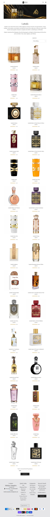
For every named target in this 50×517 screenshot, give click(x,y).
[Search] (43, 2)
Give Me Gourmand (23, 32)
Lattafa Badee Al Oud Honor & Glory (36, 123)
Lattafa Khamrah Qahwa (36, 94)
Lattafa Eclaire (36, 66)
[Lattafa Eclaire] (36, 54)
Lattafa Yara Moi (14, 236)
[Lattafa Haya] (36, 422)
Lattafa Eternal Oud (14, 377)
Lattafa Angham (14, 264)
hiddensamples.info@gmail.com (11, 491)
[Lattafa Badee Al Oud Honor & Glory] (36, 111)
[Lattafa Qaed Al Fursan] (36, 450)
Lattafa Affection (14, 434)
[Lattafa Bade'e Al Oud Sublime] (36, 309)
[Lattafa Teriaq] (36, 224)
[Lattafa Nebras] (14, 111)
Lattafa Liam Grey (14, 320)
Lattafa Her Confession (14, 349)
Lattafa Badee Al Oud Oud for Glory (36, 151)
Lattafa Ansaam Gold (14, 151)
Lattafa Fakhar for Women (14, 207)
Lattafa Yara (14, 94)
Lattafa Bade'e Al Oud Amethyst (36, 207)
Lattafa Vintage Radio (14, 292)
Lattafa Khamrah (14, 66)
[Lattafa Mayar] (14, 393)
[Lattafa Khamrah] (14, 54)
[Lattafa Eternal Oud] (14, 365)
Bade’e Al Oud (33, 32)
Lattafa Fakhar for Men (36, 377)
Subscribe (42, 496)
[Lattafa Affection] (14, 422)
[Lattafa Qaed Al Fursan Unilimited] (36, 337)
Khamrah (16, 32)
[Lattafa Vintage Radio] (14, 280)
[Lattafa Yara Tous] (36, 167)
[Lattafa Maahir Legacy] (14, 450)
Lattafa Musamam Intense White (36, 264)
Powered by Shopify (30, 515)
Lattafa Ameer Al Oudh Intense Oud (36, 292)
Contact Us (11, 487)
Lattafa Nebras (14, 123)
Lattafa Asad (14, 179)
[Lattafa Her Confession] (14, 337)
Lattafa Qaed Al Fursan (36, 462)
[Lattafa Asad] (14, 167)
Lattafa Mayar (14, 405)
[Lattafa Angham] (14, 252)
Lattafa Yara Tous (36, 179)
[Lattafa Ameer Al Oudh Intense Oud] (36, 280)
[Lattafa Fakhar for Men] (36, 365)
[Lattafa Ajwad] (36, 393)
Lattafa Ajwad (36, 405)
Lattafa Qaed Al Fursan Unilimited (36, 349)
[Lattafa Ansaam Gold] (14, 139)
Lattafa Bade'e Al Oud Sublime (36, 320)
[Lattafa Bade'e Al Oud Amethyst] (36, 196)
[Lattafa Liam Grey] (14, 309)
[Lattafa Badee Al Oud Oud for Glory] (36, 139)
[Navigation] (4, 2)
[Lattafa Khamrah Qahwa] (36, 82)
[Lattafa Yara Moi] (14, 224)
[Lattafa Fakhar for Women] (14, 196)
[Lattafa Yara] (14, 82)
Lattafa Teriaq (36, 236)
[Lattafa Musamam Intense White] (36, 252)
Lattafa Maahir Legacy (14, 462)
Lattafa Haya (36, 434)
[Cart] (45, 2)
